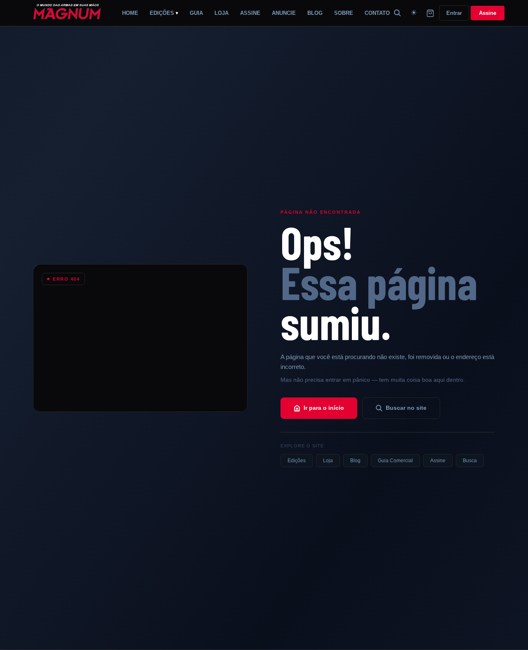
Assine (487, 13)
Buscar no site (406, 407)
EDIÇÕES (164, 13)
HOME (130, 13)
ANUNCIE (284, 13)
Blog (355, 460)
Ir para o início (324, 407)
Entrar (454, 13)
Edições (297, 460)
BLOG (315, 13)
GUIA (196, 13)
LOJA (221, 13)
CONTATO (377, 13)
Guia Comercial (395, 460)
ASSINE (250, 13)
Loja (328, 460)
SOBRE (343, 13)
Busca (470, 460)
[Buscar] (397, 13)
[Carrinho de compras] (430, 13)
